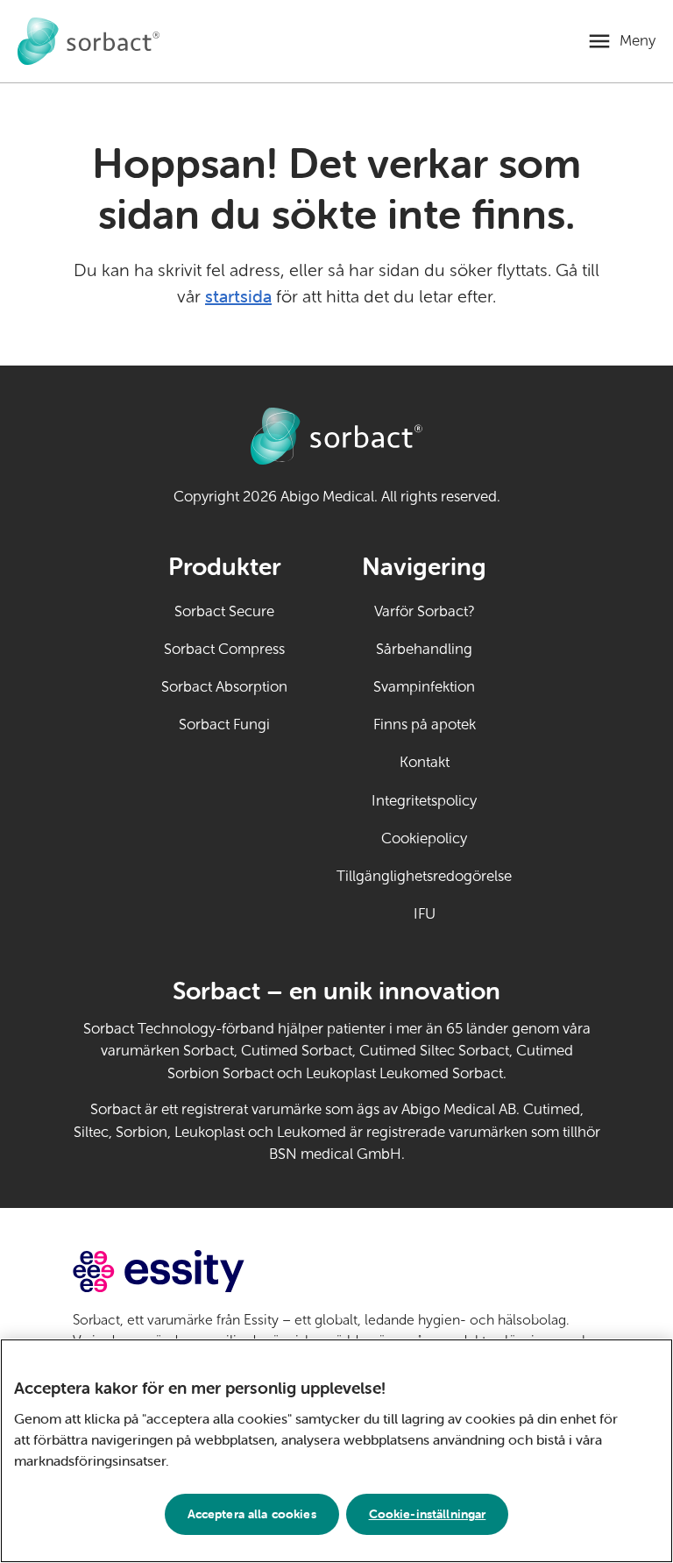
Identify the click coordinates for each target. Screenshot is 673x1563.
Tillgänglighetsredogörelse (424, 876)
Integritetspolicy (424, 800)
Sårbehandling (424, 649)
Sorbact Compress (224, 649)
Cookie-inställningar (427, 1514)
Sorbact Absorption (224, 686)
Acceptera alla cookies (252, 1514)
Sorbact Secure (224, 611)
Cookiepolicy (424, 838)
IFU (463, 914)
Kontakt (425, 762)
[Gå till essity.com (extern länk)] (190, 1271)
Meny (637, 40)
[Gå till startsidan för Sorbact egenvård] (88, 41)
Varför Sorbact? (424, 611)
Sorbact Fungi (224, 724)
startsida (238, 296)
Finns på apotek (424, 724)
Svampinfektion (424, 686)
